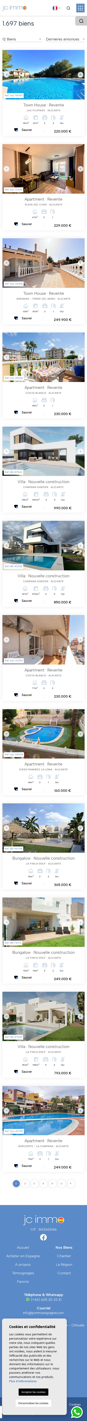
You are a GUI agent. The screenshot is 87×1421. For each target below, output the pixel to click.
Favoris (23, 1281)
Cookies (75, 1404)
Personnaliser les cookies (33, 1403)
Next (80, 74)
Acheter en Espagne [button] (23, 1256)
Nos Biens (64, 1247)
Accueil (23, 1247)
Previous (6, 74)
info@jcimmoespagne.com (43, 1313)
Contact (64, 1273)
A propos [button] (23, 1264)
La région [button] (64, 1264)
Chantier (64, 1256)
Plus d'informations (23, 1381)
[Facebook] (43, 1238)
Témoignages (23, 1273)
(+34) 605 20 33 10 (46, 1300)
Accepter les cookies (33, 1392)
